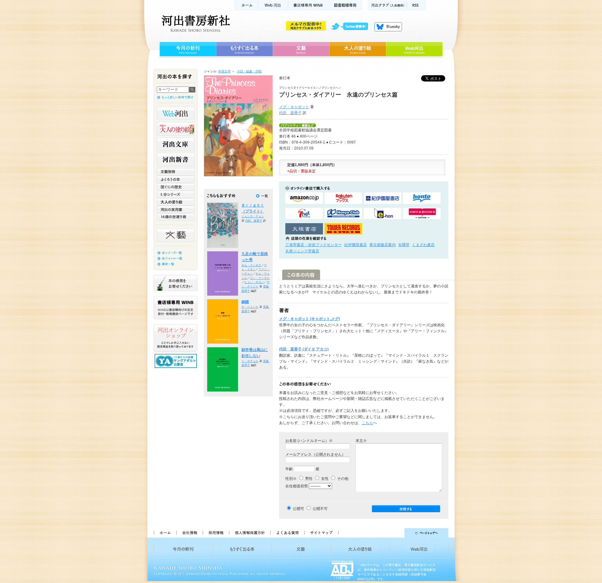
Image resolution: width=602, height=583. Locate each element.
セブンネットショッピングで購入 (304, 213)
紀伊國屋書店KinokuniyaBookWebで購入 (382, 198)
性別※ (291, 478)
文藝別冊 (175, 172)
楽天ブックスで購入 (343, 198)
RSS (416, 5)
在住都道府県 (296, 486)
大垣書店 (304, 229)
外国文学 (224, 71)
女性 (324, 478)
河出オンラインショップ (176, 338)
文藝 (301, 49)
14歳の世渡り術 (175, 217)
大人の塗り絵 (357, 49)
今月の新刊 (187, 49)
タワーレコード (343, 229)
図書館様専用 (345, 5)
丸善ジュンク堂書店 (302, 251)
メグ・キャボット (294, 107)
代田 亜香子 (290, 113)
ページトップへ (396, 533)
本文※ (361, 441)
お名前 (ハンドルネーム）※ (309, 441)
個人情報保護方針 (249, 533)
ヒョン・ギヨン (254, 282)
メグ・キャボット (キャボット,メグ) (309, 319)
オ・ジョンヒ (249, 306)
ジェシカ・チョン (252, 216)
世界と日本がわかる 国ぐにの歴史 (175, 187)
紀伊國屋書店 (355, 245)
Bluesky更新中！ (388, 27)
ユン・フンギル (260, 278)
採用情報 (216, 533)
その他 (342, 478)
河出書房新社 (195, 23)
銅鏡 (245, 302)
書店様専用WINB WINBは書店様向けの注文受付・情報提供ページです (176, 307)
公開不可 (320, 509)
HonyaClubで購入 (343, 213)
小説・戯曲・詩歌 (249, 71)
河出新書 (175, 159)
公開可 (298, 509)
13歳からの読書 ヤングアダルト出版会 (176, 361)
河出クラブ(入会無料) (387, 5)
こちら (367, 423)
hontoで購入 (422, 198)
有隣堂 (403, 245)
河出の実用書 (175, 209)
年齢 (289, 469)
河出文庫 (175, 144)
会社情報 (189, 533)
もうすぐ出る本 (244, 49)
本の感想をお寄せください (176, 283)
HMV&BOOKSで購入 (422, 213)
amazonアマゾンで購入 (304, 198)
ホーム (246, 5)
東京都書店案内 (382, 245)
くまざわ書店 (423, 245)
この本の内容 (301, 275)
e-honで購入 (382, 213)
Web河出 (273, 5)
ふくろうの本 (175, 179)
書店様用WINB (308, 5)
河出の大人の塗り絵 (175, 129)
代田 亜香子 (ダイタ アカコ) (304, 349)
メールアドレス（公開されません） (315, 454)
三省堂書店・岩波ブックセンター (313, 245)
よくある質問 (287, 533)
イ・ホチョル (249, 361)
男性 (308, 478)
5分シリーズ (175, 194)
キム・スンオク (251, 265)
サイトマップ (321, 533)
